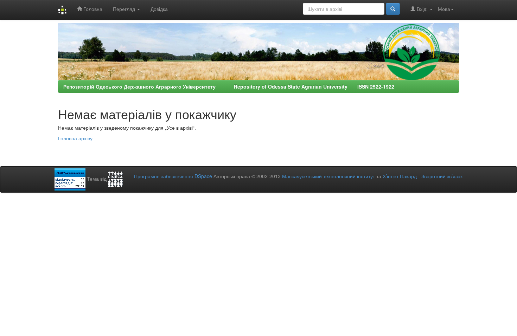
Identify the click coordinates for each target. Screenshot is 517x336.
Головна (92, 8)
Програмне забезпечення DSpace (173, 176)
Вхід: (422, 8)
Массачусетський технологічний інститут (328, 176)
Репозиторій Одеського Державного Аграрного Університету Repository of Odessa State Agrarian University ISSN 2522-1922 (228, 86)
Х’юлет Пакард (400, 176)
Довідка (159, 8)
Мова (444, 8)
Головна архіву (75, 138)
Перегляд (124, 8)
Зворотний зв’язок (441, 176)
